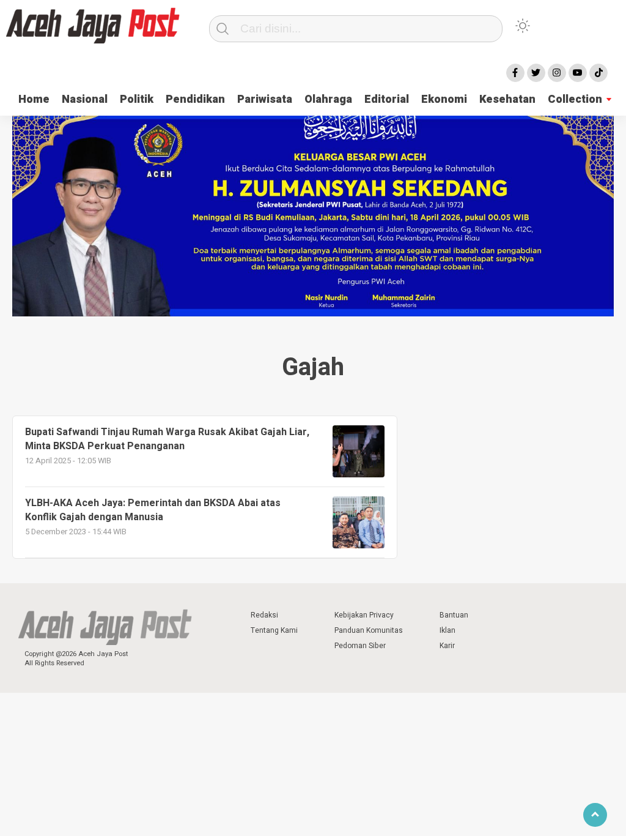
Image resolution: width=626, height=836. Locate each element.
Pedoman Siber (360, 645)
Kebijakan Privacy (364, 615)
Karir (447, 645)
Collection (575, 99)
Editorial (386, 99)
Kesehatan (507, 99)
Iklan (447, 630)
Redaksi (264, 615)
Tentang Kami (274, 630)
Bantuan (454, 615)
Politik (136, 99)
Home (34, 99)
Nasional (85, 99)
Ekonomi (444, 99)
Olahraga (328, 99)
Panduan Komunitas (368, 630)
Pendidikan (195, 99)
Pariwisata (264, 99)
